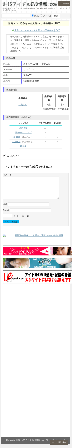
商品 (36, 15)
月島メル (22, 104)
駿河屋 (23, 146)
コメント (7, 174)
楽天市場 (23, 128)
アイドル (47, 15)
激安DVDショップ (23, 132)
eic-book (16, 137)
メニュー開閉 (64, 3)
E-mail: (6, 210)
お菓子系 (16, 141)
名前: (5, 204)
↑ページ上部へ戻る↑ (59, 442)
